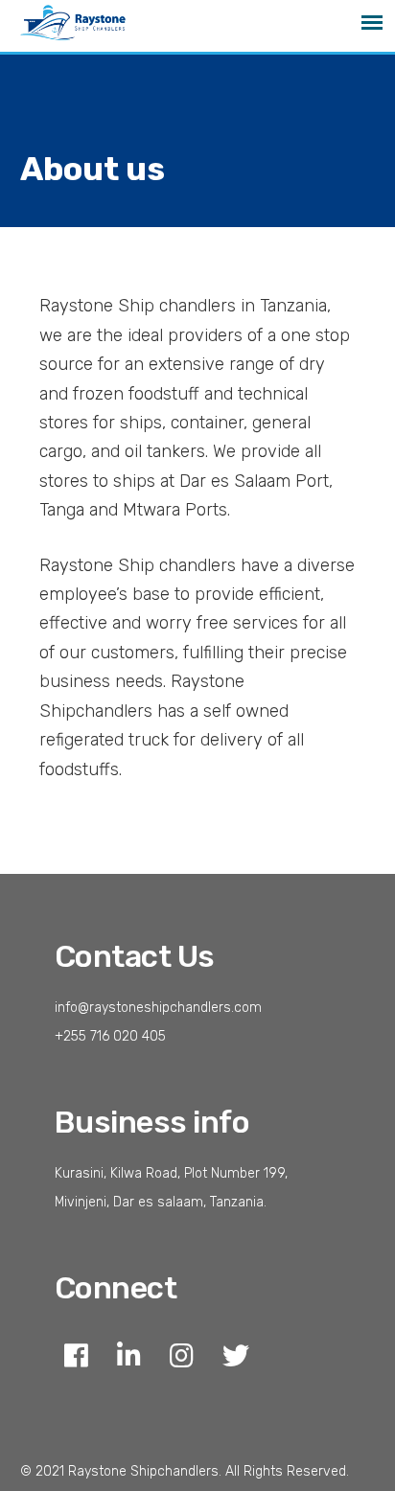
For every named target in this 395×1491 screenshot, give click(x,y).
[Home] (84, 28)
